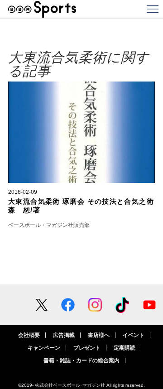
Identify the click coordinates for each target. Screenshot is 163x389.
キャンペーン (44, 348)
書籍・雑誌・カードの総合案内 (81, 360)
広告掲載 (64, 335)
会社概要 (29, 335)
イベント (133, 335)
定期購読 (124, 348)
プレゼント (87, 348)
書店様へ (99, 335)
